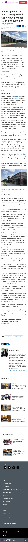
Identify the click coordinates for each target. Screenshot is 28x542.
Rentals (4, 507)
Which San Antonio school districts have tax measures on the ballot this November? (18, 408)
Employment (6, 480)
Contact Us (5, 477)
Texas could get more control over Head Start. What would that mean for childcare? (18, 387)
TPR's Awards (6, 520)
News (12, 394)
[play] (2, 540)
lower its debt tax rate (14, 249)
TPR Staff (5, 510)
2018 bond (7, 209)
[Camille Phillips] (4, 352)
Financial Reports (7, 492)
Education (8, 336)
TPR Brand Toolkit (7, 483)
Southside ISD (9, 340)
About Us (5, 474)
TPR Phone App (6, 517)
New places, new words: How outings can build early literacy (18, 397)
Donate (23, 2)
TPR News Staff (6, 514)
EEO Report (5, 495)
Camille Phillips (5, 25)
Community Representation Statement (12, 489)
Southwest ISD (18, 336)
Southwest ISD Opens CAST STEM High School (18, 441)
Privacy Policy (6, 486)
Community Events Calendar (9, 523)
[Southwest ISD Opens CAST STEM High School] (7, 442)
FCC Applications (6, 501)
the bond (16, 96)
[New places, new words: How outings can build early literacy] (6, 397)
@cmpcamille (5, 323)
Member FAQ (6, 504)
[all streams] (26, 540)
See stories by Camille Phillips (17, 370)
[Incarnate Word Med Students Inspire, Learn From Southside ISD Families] (7, 452)
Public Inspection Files (8, 498)
